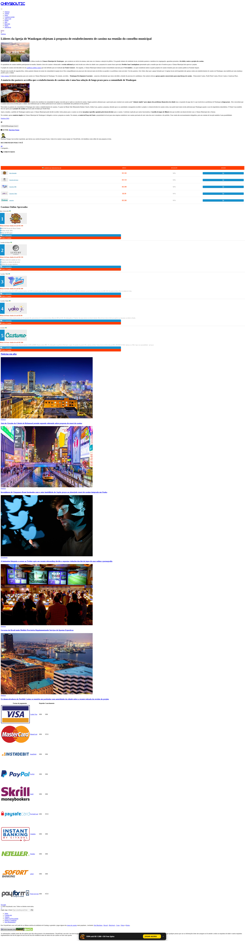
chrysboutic (13, 3)
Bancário (7, 24)
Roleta (7, 20)
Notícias (7, 12)
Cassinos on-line (10, 17)
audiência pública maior (34, 68)
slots (6, 22)
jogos (6, 15)
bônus (6, 25)
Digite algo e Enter (7, 910)
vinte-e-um (8, 18)
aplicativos (8, 27)
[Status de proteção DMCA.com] (28, 930)
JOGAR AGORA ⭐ (152, 936)
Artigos (7, 13)
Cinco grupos (5, 76)
